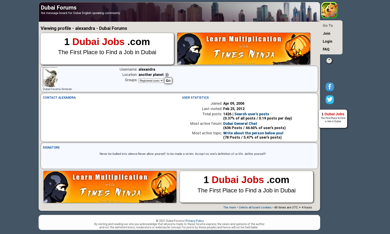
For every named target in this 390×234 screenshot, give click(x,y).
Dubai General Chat (240, 123)
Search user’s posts (251, 114)
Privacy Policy (195, 220)
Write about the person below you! (253, 133)
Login (327, 41)
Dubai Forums (59, 7)
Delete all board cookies (255, 207)
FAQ (326, 49)
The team (229, 207)
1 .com (107, 46)
